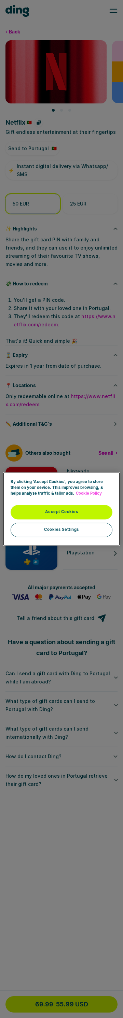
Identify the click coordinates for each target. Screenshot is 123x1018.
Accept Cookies (61, 512)
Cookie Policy (89, 493)
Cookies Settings (61, 529)
